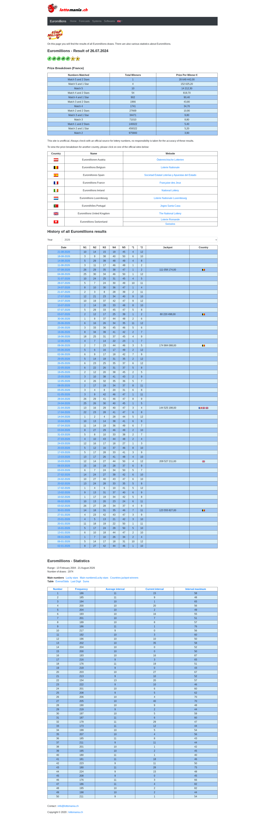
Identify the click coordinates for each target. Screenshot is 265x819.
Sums (86, 581)
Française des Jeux (170, 182)
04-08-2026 (64, 274)
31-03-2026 (64, 434)
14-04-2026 (64, 416)
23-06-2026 (64, 327)
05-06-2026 (64, 350)
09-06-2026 (64, 345)
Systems (97, 21)
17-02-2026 (64, 488)
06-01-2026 (64, 541)
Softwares (109, 21)
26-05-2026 (64, 363)
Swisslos (170, 224)
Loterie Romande (170, 219)
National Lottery (170, 190)
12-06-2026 (64, 341)
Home (73, 21)
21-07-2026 (64, 292)
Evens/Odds (62, 581)
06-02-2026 (64, 501)
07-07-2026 (64, 309)
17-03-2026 (64, 452)
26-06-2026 (64, 323)
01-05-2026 (64, 394)
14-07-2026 (64, 301)
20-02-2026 (64, 483)
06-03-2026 (64, 465)
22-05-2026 (64, 367)
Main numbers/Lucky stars (94, 577)
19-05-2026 (64, 372)
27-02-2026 (64, 474)
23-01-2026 (64, 519)
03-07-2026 (64, 314)
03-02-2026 (64, 506)
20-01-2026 (64, 523)
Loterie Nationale (170, 167)
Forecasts (84, 21)
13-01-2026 (64, 532)
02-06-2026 (64, 354)
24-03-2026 (64, 443)
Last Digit (76, 581)
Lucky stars (72, 577)
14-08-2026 (64, 260)
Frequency (81, 589)
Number (57, 589)
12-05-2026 (64, 381)
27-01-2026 (64, 514)
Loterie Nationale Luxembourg (170, 198)
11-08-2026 (64, 265)
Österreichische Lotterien (170, 159)
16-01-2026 (64, 528)
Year (49, 239)
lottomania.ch (75, 812)
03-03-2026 (64, 470)
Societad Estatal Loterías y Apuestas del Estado (170, 175)
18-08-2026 (64, 256)
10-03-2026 (64, 461)
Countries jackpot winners (124, 577)
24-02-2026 (64, 479)
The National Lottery (170, 213)
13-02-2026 (64, 492)
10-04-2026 (64, 421)
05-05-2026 (64, 390)
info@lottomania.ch (68, 806)
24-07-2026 (64, 287)
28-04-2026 (64, 399)
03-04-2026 (64, 430)
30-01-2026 (64, 510)
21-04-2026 (64, 408)
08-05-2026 (64, 385)
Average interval (115, 589)
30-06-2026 (64, 318)
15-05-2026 (64, 376)
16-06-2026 (64, 336)
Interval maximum (195, 589)
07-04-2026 (64, 425)
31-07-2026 (64, 278)
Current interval (155, 589)
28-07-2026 (64, 283)
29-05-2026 (64, 358)
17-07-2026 (64, 296)
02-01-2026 (64, 546)
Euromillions (58, 21)
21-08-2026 (64, 252)
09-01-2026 (64, 537)
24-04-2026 (64, 403)
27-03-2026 (64, 439)
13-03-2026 (64, 457)
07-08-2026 (64, 269)
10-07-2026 (64, 305)
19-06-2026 (64, 332)
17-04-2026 (64, 412)
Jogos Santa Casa (170, 205)
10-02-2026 (64, 497)
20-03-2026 (64, 448)
